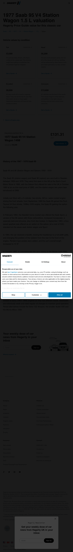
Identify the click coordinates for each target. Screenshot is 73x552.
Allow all (59, 295)
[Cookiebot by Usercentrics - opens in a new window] (62, 255)
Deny (13, 295)
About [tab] (63, 262)
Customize (35, 295)
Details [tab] (27, 262)
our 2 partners (13, 272)
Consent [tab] (10, 262)
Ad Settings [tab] (45, 262)
